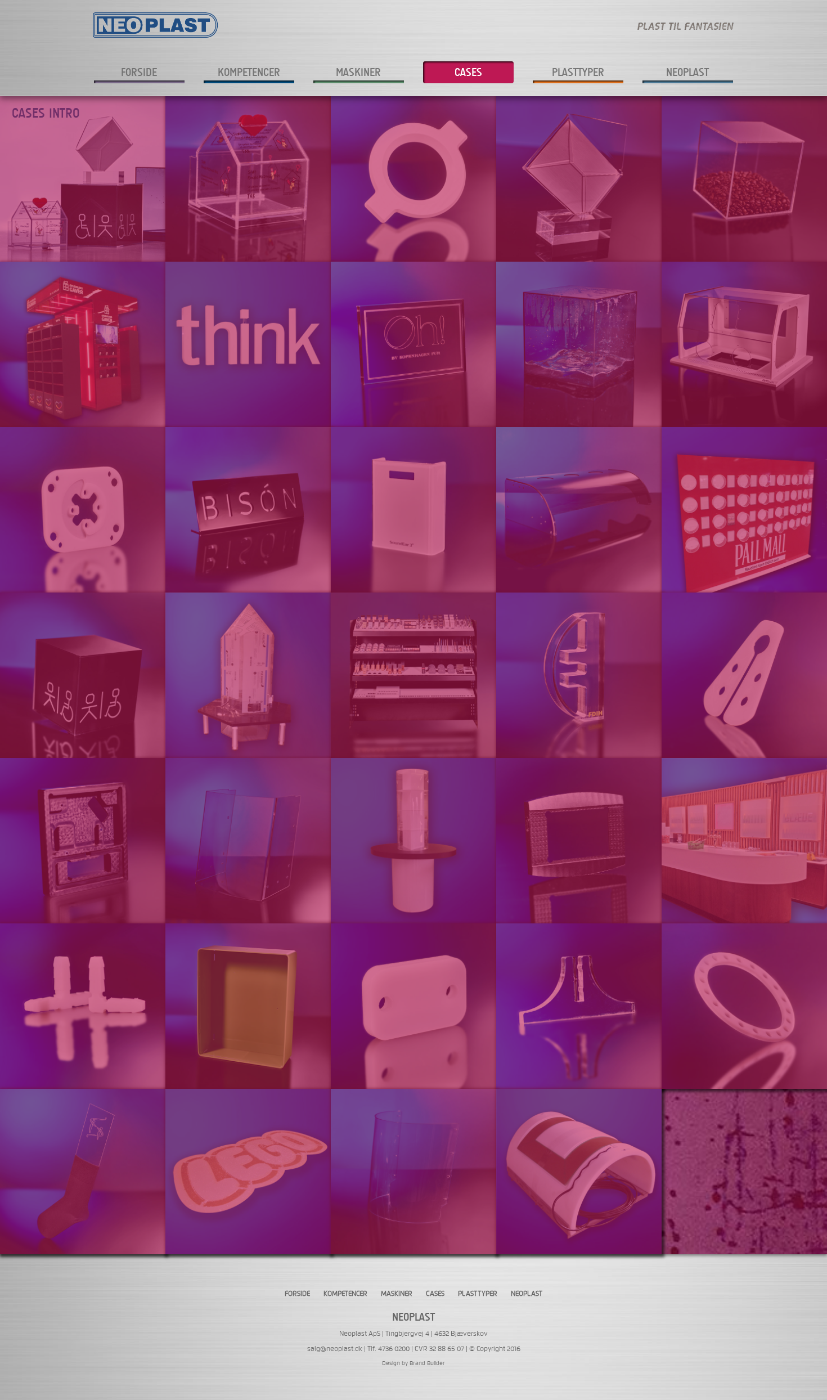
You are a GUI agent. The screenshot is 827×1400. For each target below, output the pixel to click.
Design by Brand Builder (413, 1362)
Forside (139, 72)
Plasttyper (578, 72)
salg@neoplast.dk (334, 1349)
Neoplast (687, 72)
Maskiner (358, 72)
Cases (468, 72)
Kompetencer (249, 72)
